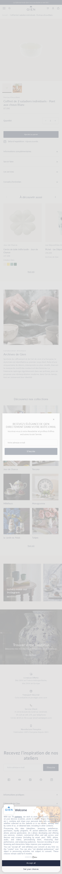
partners (18, 817)
